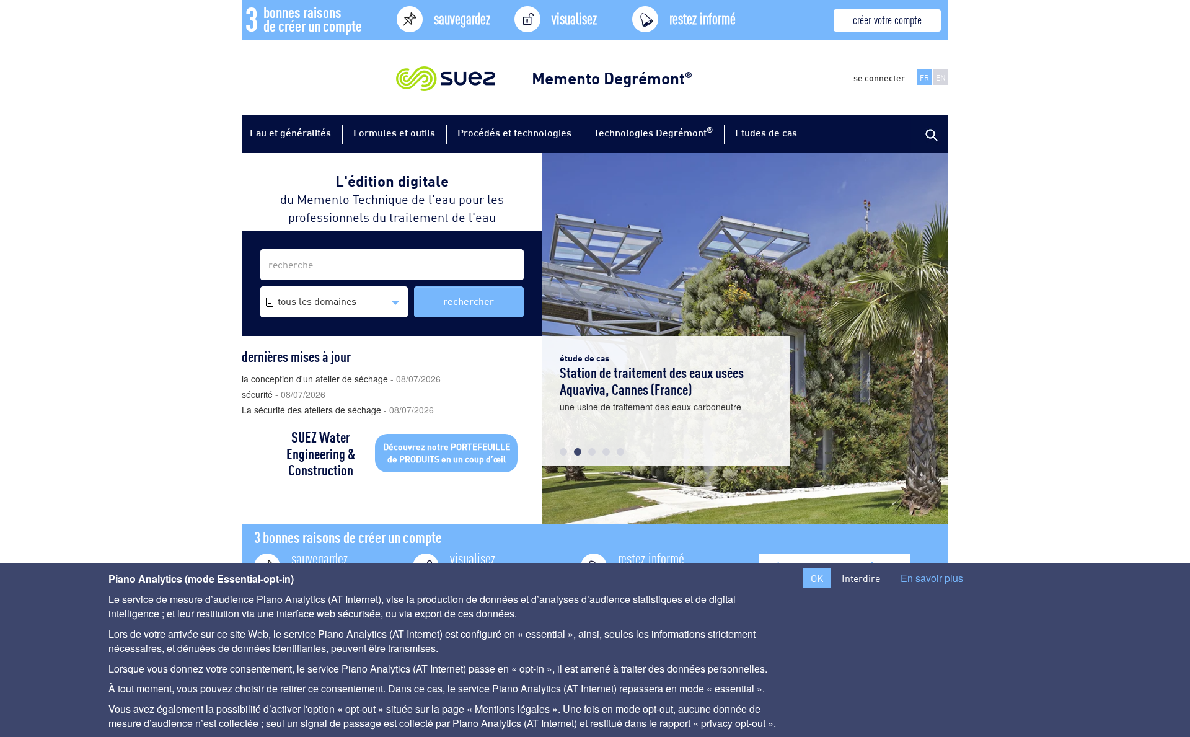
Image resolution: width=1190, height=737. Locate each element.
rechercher (468, 301)
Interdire (861, 578)
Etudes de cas (766, 132)
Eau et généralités (290, 132)
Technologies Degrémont (653, 131)
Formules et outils (394, 132)
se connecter (879, 77)
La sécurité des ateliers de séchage (338, 410)
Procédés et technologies (514, 132)
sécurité (283, 394)
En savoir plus (932, 578)
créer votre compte (887, 19)
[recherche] (929, 133)
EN (941, 77)
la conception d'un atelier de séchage (341, 379)
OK (817, 578)
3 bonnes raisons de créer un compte (348, 536)
